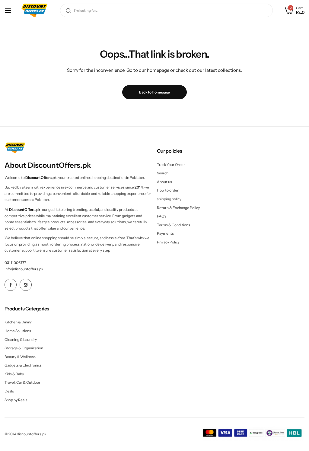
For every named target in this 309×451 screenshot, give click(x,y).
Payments (165, 233)
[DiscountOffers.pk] (34, 10)
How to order (168, 190)
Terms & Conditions (173, 225)
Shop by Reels (16, 400)
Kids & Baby (14, 374)
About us (164, 181)
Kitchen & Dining (18, 322)
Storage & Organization (24, 348)
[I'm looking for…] (68, 10)
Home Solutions (18, 331)
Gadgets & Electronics (23, 365)
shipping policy (169, 199)
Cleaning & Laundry (21, 339)
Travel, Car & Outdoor (22, 382)
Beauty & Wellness (20, 356)
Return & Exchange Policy (178, 207)
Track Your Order (171, 164)
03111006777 (15, 262)
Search (162, 173)
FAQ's (161, 216)
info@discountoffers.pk (24, 269)
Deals (9, 391)
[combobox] (166, 10)
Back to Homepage (154, 92)
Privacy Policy (168, 242)
